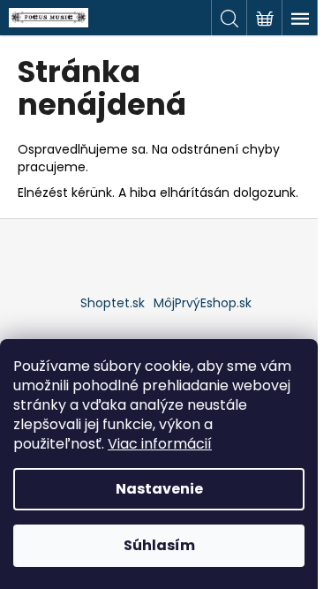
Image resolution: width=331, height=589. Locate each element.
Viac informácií (160, 444)
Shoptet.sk (112, 303)
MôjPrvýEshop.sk (203, 303)
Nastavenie (159, 489)
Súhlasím (159, 545)
